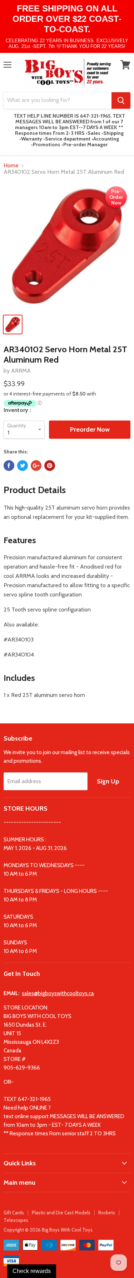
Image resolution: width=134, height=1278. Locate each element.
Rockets (106, 1212)
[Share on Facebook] (9, 465)
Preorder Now (90, 429)
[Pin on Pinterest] (49, 465)
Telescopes (16, 1220)
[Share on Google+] (36, 465)
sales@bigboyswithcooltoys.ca (58, 993)
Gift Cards (14, 1212)
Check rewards (32, 1271)
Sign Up (108, 781)
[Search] (120, 100)
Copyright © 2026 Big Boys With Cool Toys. (49, 1230)
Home (11, 165)
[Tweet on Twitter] (22, 465)
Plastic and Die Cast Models (61, 1212)
